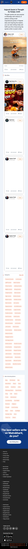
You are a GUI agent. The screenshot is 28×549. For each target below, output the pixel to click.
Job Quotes (8, 326)
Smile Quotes (17, 316)
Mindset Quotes (8, 367)
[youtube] (13, 528)
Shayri (14, 383)
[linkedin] (16, 528)
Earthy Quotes (8, 343)
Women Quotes (17, 330)
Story (19, 383)
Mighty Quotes (8, 289)
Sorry (15, 414)
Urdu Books (5, 499)
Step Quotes (17, 357)
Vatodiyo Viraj (8, 414)
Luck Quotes (18, 279)
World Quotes (8, 309)
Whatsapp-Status (9, 390)
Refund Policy (6, 459)
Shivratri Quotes (9, 323)
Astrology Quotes (9, 340)
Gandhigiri (17, 410)
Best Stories (5, 466)
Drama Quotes (8, 330)
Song (6, 393)
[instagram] (7, 528)
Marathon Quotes (17, 364)
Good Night (16, 400)
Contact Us (5, 453)
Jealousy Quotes (18, 286)
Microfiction (8, 383)
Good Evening (15, 407)
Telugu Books (6, 491)
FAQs (4, 461)
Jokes (19, 387)
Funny (6, 397)
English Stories (6, 510)
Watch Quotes (17, 282)
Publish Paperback (7, 476)
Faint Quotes (17, 313)
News (6, 410)
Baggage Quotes (9, 336)
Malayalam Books (7, 495)
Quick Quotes (8, 316)
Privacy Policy (6, 455)
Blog (6, 380)
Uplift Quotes (8, 282)
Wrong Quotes (17, 289)
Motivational (13, 397)
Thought (7, 407)
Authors (5, 472)
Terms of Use (6, 457)
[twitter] (10, 528)
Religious (14, 403)
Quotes (7, 387)
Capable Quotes (8, 357)
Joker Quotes (8, 353)
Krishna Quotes (16, 296)
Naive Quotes (8, 303)
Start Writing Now (14, 442)
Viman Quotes (8, 286)
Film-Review (12, 380)
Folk (11, 393)
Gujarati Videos (6, 470)
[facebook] (4, 528)
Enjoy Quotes (8, 360)
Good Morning (8, 400)
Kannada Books (6, 497)
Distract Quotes (8, 333)
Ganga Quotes (17, 347)
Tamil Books (5, 489)
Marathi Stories (6, 508)
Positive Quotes (8, 313)
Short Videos (6, 474)
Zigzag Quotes (8, 306)
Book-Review (18, 390)
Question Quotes (9, 319)
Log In (23, 2)
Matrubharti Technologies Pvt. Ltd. (18, 544)
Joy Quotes (7, 364)
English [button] (6, 2)
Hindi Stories (6, 504)
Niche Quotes (17, 292)
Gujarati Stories (6, 506)
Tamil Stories (6, 516)
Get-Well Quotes (17, 306)
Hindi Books (5, 483)
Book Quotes (16, 326)
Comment (14, 69)
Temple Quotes (8, 292)
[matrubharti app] (12, 2)
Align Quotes (8, 296)
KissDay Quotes (17, 299)
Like (7, 69)
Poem (11, 410)
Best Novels (5, 468)
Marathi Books (6, 487)
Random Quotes (17, 343)
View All (21, 275)
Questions (13, 387)
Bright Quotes (8, 299)
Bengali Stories (6, 512)
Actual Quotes (8, 347)
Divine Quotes (8, 350)
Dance (15, 393)
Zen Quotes (16, 303)
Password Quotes (9, 279)
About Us (5, 451)
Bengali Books (6, 493)
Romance (7, 403)
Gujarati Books (6, 485)
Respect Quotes (17, 350)
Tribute (14, 417)
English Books (6, 481)
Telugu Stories (6, 518)
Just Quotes (17, 323)
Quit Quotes (18, 319)
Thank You (7, 417)
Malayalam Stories (7, 514)
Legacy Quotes (17, 309)
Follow (21, 34)
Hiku (18, 380)
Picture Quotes (17, 353)
